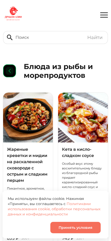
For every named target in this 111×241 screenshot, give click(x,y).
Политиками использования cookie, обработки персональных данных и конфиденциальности (54, 208)
